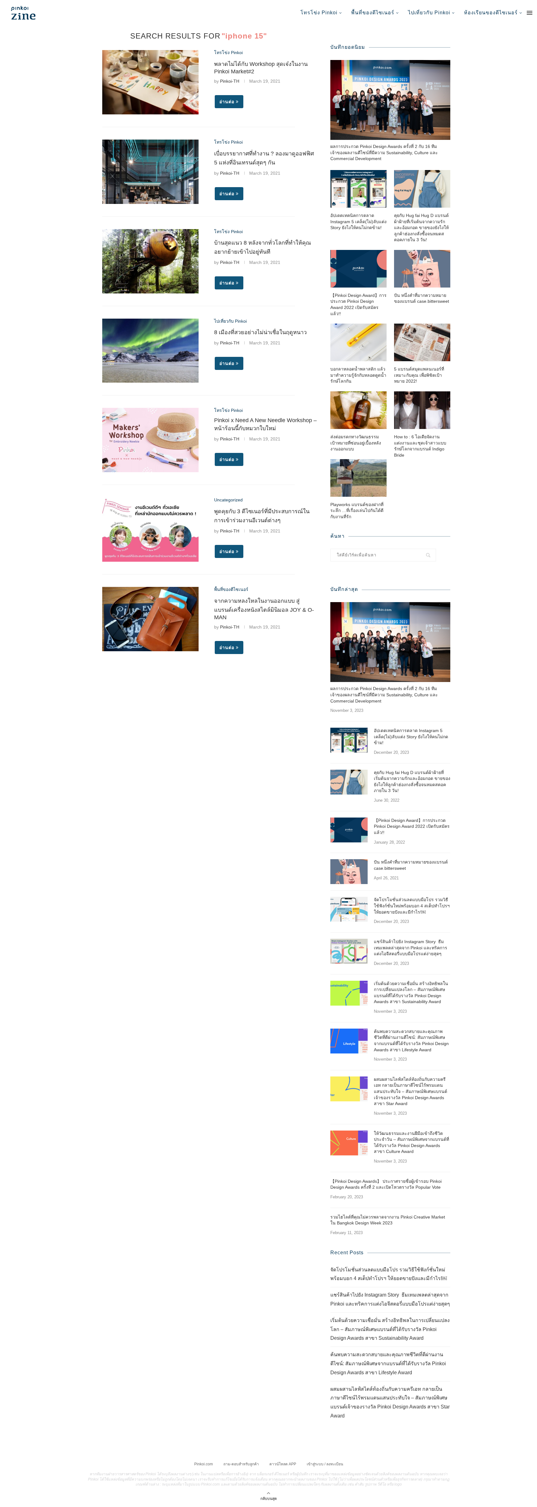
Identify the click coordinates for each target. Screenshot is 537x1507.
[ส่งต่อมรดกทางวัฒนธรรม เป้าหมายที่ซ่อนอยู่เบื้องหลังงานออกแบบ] (358, 410)
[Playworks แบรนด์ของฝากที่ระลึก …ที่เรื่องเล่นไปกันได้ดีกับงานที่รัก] (358, 478)
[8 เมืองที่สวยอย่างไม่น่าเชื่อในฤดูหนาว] (150, 351)
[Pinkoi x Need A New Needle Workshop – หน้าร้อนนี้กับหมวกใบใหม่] (150, 440)
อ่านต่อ (226, 101)
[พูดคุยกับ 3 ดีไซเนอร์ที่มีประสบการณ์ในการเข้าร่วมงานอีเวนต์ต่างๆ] (150, 529)
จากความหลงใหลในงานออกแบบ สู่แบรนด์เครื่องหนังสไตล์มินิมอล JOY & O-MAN (264, 609)
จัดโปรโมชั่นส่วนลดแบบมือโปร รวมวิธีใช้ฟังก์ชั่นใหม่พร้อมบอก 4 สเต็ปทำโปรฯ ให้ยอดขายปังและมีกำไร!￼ (412, 905)
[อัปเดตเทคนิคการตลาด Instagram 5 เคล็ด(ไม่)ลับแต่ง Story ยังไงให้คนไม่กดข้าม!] (358, 189)
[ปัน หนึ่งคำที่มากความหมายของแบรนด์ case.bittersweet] (422, 269)
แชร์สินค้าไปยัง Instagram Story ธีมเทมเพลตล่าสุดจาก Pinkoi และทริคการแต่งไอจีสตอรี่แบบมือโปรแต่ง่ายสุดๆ (410, 947)
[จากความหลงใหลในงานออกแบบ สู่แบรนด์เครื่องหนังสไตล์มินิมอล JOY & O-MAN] (150, 619)
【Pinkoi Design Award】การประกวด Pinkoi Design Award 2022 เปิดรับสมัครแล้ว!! (358, 304)
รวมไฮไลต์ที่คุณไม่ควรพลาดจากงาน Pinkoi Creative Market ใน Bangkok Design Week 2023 (387, 1220)
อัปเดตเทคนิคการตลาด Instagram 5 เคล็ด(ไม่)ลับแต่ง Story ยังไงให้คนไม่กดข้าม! (358, 221)
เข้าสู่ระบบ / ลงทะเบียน (325, 1464)
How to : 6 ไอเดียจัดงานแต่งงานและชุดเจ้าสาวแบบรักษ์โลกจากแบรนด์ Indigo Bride (420, 446)
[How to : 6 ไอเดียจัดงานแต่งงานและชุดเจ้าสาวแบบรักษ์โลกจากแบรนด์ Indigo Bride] (422, 410)
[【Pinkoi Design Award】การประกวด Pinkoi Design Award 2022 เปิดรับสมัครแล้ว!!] (358, 269)
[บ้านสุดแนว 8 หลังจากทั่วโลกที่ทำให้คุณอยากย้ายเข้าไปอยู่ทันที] (150, 261)
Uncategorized (228, 499)
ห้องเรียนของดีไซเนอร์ (491, 12)
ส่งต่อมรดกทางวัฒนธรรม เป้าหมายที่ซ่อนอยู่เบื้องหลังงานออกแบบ (355, 442)
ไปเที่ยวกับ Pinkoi (429, 12)
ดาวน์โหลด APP (282, 1464)
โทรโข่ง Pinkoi (319, 12)
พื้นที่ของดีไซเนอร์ (372, 12)
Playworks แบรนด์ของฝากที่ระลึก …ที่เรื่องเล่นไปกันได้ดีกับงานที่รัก (356, 510)
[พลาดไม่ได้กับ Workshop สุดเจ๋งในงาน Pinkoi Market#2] (150, 82)
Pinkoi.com (203, 1464)
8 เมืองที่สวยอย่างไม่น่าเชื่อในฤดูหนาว (260, 332)
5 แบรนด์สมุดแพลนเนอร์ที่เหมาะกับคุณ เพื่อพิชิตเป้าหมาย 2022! (419, 375)
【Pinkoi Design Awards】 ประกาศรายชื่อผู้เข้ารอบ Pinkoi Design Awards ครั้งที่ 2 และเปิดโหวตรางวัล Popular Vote (386, 1184)
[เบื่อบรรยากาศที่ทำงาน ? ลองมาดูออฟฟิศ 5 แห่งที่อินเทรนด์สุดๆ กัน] (150, 172)
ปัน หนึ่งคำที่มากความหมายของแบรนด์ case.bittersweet (421, 298)
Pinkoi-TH (229, 81)
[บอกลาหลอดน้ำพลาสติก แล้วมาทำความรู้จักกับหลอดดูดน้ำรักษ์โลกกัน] (358, 342)
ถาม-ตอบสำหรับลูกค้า (241, 1464)
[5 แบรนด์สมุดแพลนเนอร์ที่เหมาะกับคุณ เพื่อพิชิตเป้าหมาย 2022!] (422, 342)
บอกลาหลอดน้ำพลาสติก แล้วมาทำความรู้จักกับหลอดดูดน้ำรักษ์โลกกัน (358, 375)
